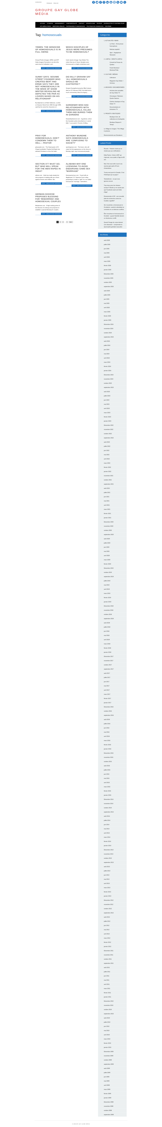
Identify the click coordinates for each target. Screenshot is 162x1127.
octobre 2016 (108, 711)
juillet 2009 (107, 1072)
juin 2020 (106, 547)
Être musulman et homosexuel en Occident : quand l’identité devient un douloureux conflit (114, 216)
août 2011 (107, 967)
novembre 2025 (108, 278)
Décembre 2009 (108, 1051)
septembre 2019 (109, 576)
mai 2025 (106, 303)
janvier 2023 (107, 421)
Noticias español (114, 49)
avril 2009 (107, 1085)
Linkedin (107, 2)
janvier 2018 (107, 652)
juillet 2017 (107, 677)
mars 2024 (107, 362)
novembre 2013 (108, 854)
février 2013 (107, 892)
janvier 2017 (107, 702)
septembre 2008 (109, 1114)
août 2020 (107, 538)
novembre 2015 (108, 757)
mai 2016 (106, 732)
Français (49, 3)
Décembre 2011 (108, 950)
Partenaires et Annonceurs (75, 26)
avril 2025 (107, 307)
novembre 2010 (108, 1005)
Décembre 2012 (108, 900)
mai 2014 (106, 828)
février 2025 (107, 316)
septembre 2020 (109, 534)
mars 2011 (107, 988)
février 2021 (107, 513)
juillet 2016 (107, 723)
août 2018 (107, 623)
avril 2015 (107, 782)
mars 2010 (107, 1039)
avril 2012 (107, 934)
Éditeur (99, 23)
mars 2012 (107, 938)
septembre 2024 (109, 337)
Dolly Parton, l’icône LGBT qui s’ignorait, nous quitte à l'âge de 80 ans (114, 157)
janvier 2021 (107, 517)
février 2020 (107, 564)
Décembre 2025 (108, 274)
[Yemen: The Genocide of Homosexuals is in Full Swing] (48, 56)
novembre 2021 (108, 475)
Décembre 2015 (108, 753)
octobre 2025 (108, 282)
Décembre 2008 (108, 1102)
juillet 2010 (107, 1022)
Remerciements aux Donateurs (113, 135)
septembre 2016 (109, 715)
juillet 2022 (107, 446)
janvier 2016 (107, 749)
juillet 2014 (107, 820)
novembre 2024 (108, 328)
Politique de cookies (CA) (95, 26)
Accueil (42, 23)
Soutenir (108, 26)
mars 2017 (107, 694)
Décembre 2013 (108, 850)
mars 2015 (107, 786)
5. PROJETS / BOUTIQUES (112, 113)
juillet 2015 (107, 770)
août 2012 (107, 917)
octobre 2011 (108, 959)
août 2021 (107, 488)
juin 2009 (106, 1076)
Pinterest (104, 2)
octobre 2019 (108, 572)
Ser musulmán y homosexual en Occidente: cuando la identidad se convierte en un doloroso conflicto (114, 207)
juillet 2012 (107, 921)
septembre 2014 (109, 812)
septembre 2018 (109, 618)
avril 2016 (107, 736)
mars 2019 (107, 593)
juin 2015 (106, 774)
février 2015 (107, 791)
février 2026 (107, 265)
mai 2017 (106, 686)
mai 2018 (106, 635)
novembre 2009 (108, 1055)
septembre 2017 (109, 669)
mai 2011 (106, 980)
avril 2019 (107, 589)
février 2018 (107, 648)
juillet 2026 (107, 244)
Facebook (93, 2)
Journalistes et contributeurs (114, 23)
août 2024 (107, 341)
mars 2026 (107, 261)
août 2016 (107, 719)
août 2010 (107, 1018)
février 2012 (107, 942)
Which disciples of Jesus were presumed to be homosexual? (79, 49)
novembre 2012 (108, 904)
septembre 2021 (109, 484)
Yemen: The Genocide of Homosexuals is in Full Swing (48, 49)
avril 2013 (107, 883)
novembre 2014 (108, 803)
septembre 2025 (109, 286)
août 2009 (107, 1068)
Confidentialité (71, 23)
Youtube (111, 2)
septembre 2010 (109, 1013)
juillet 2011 (107, 971)
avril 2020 (107, 555)
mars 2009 (107, 1089)
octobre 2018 (108, 614)
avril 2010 (107, 1034)
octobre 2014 (108, 807)
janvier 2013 (107, 896)
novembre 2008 (108, 1106)
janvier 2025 (107, 320)
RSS (117, 2)
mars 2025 (107, 311)
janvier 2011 (107, 997)
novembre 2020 (108, 526)
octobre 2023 (108, 383)
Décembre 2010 (108, 1001)
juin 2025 (106, 299)
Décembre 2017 (108, 656)
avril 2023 (107, 408)
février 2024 (107, 366)
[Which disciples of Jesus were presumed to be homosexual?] (79, 56)
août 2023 (107, 391)
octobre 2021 (108, 480)
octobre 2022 (108, 433)
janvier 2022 (107, 471)
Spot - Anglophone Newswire (51, 68)
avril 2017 (107, 690)
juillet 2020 (107, 543)
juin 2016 (106, 728)
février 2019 (107, 597)
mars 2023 (107, 412)
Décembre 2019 (108, 568)
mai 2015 (106, 778)
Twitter (97, 2)
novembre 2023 (108, 379)
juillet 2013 (107, 871)
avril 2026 (107, 257)
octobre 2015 (108, 761)
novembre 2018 (108, 610)
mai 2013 (106, 879)
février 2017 (107, 698)
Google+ (100, 2)
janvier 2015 (107, 795)
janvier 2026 (107, 269)
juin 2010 (106, 1026)
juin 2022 (106, 450)
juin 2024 (106, 349)
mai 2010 (106, 1030)
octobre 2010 (108, 1009)
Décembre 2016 (108, 707)
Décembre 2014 (108, 799)
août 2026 (107, 240)
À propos (50, 23)
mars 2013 (107, 887)
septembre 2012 (109, 913)
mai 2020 (106, 551)
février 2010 (107, 1043)
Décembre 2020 (108, 522)
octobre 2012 (108, 908)
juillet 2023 (107, 396)
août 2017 (107, 673)
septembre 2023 (109, 387)
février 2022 (107, 467)
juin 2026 (106, 248)
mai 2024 (106, 353)
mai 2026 (106, 253)
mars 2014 (107, 837)
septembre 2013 (109, 862)
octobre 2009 (108, 1060)
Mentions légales (58, 26)
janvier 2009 (107, 1098)
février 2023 (107, 417)
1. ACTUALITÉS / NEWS (111, 40)
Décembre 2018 (108, 606)
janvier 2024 (107, 370)
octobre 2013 (108, 858)
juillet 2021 (107, 492)
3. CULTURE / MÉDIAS (111, 74)
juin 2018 (106, 631)
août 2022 (107, 442)
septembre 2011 (109, 963)
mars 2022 (107, 463)
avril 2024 (107, 358)
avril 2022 (107, 459)
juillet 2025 (107, 295)
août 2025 (107, 290)
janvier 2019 (107, 601)
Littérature (113, 77)
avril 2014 (107, 833)
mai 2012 (106, 929)
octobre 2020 (108, 530)
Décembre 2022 (108, 425)
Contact (81, 23)
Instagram (114, 2)
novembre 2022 (108, 429)
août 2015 (107, 765)
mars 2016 (107, 740)
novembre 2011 (108, 955)
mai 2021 (106, 501)
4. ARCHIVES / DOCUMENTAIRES (114, 87)
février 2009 (107, 1093)
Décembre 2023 (108, 375)
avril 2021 (107, 505)
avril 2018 (107, 639)
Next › (70, 222)
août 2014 (107, 816)
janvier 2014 (107, 845)
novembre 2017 (108, 660)
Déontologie (90, 23)
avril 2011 (107, 984)
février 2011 (107, 992)
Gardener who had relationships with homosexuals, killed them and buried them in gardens (79, 110)
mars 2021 (107, 509)
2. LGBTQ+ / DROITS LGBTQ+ (113, 59)
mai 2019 (106, 585)
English (56, 3)
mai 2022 (106, 454)
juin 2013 (106, 875)
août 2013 (107, 866)
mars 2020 (107, 559)
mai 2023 (106, 404)
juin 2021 (106, 496)
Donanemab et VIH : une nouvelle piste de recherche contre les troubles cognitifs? (114, 198)
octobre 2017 (108, 665)
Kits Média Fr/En (45, 26)
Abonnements (59, 23)
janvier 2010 (107, 1047)
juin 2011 (106, 976)
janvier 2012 (107, 946)
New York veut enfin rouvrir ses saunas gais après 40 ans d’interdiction (113, 166)
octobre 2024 (108, 332)
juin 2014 (106, 824)
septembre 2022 (109, 438)
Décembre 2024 (108, 324)
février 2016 (107, 744)
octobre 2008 (108, 1110)
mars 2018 (107, 644)
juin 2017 (106, 681)
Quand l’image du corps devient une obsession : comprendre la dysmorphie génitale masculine (113, 225)
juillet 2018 (107, 627)
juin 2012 (106, 925)
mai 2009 (106, 1081)
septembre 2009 (109, 1064)
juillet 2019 (107, 580)
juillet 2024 (107, 345)
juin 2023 (106, 400)
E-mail (121, 2)
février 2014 (107, 841)
